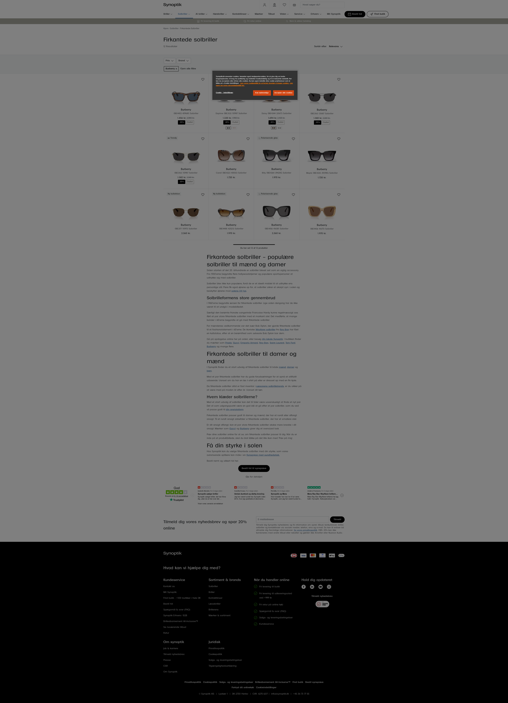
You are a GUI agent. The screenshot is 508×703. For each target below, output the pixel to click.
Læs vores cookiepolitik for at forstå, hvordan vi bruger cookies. (264, 83)
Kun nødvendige (262, 93)
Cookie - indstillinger (224, 93)
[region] (255, 85)
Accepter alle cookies (283, 93)
